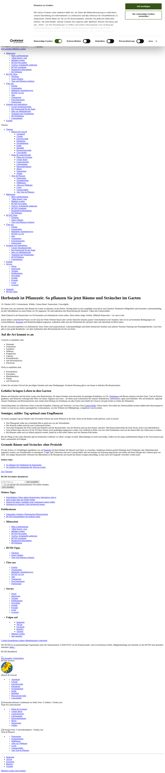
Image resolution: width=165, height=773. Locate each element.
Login (13, 282)
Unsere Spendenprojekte (21, 107)
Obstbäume (114, 396)
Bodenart (19, 322)
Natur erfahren (17, 79)
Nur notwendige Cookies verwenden (143, 15)
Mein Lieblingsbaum (19, 56)
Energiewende (22, 139)
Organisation (16, 88)
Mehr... (12, 647)
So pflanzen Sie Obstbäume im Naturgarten (24, 465)
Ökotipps (15, 76)
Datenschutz (16, 102)
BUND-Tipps (11, 74)
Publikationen (17, 273)
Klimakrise (20, 141)
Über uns (10, 83)
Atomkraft (20, 134)
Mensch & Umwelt (19, 132)
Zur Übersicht (6, 472)
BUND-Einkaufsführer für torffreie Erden (23, 517)
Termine (14, 271)
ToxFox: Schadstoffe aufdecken (24, 65)
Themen (9, 129)
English (9, 121)
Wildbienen (21, 183)
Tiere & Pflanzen (18, 176)
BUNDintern (16, 72)
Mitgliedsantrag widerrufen (36, 640)
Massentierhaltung (23, 166)
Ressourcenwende (23, 150)
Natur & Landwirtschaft (21, 155)
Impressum (15, 269)
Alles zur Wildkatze (24, 185)
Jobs (13, 95)
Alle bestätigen (143, 6)
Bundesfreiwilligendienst (21, 69)
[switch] (86, 41)
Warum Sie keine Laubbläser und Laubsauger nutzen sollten (30, 502)
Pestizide (47, 450)
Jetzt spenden (6, 49)
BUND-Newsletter (19, 63)
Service (9, 264)
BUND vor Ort (17, 93)
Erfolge (14, 86)
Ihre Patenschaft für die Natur (23, 109)
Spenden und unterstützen (16, 104)
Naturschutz (21, 171)
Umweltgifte (21, 153)
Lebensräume (21, 164)
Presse (13, 266)
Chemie (19, 136)
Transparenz (16, 97)
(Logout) (15, 285)
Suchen (39, 46)
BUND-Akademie (18, 67)
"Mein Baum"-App (19, 58)
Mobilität (20, 148)
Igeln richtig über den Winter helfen (20, 500)
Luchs (19, 187)
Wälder (19, 173)
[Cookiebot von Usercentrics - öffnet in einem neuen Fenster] (16, 41)
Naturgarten (21, 178)
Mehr (151, 41)
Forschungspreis (18, 100)
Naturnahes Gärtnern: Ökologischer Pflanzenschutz (27, 514)
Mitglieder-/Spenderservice (22, 90)
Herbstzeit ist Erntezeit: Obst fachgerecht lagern (25, 504)
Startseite (10, 289)
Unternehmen (16, 118)
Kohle (19, 146)
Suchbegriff (6, 46)
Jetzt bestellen (6, 658)
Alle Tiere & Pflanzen (25, 192)
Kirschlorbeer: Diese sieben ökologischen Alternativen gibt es (31, 497)
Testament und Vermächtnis (22, 114)
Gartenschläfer (22, 190)
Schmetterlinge (22, 180)
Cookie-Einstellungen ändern (13, 640)
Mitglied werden (19, 49)
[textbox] (23, 46)
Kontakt (14, 280)
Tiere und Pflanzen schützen (22, 81)
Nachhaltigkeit (22, 143)
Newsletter (15, 276)
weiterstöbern (18, 658)
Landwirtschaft (22, 162)
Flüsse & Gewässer (24, 157)
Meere (19, 169)
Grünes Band (21, 159)
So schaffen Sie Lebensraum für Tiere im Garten (26, 467)
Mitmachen (10, 53)
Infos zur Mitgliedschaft (21, 111)
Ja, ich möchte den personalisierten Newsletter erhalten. (26, 485)
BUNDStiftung (17, 116)
